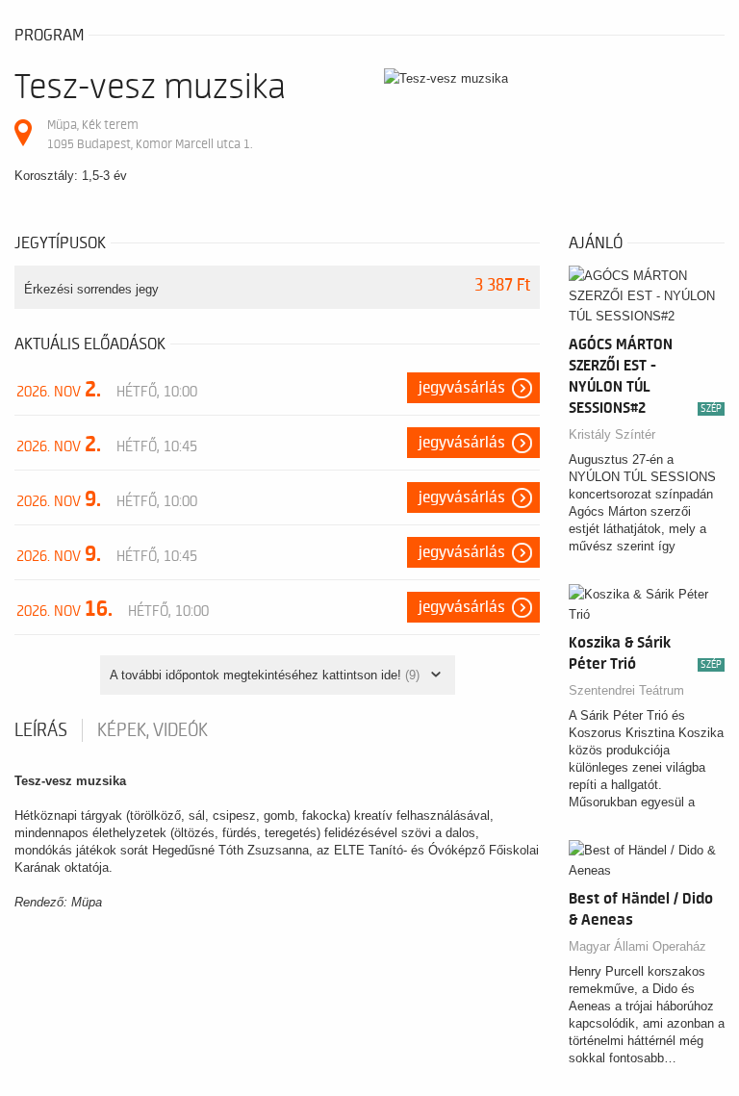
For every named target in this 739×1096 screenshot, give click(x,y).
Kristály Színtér (612, 434)
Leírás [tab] (40, 730)
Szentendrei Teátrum (626, 690)
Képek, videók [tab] (152, 730)
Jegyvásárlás (462, 387)
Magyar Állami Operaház (637, 946)
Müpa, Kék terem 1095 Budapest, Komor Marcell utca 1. (149, 134)
